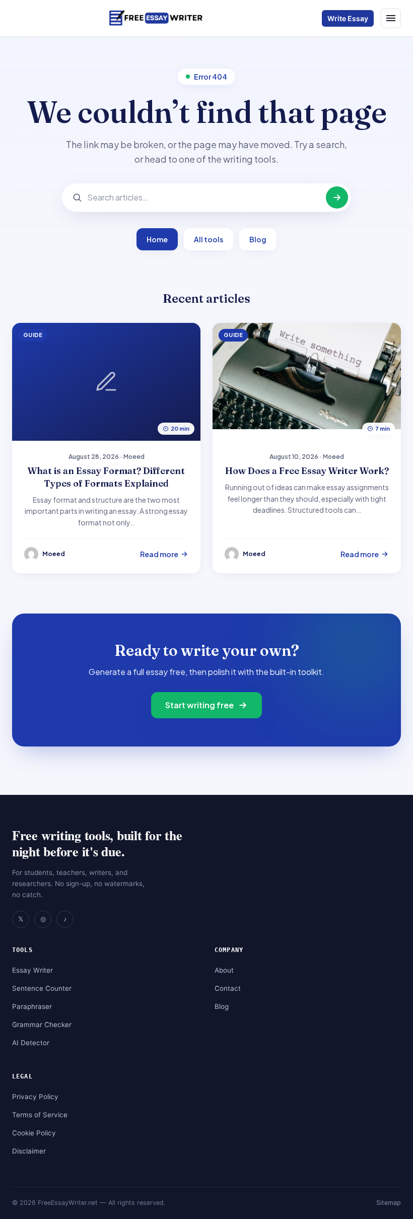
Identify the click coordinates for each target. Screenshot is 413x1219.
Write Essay (347, 18)
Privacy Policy (35, 1097)
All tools (208, 239)
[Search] (337, 197)
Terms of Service (39, 1115)
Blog (257, 239)
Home (157, 239)
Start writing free (199, 705)
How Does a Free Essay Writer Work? (307, 471)
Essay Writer (32, 970)
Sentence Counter (42, 988)
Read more (159, 554)
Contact (228, 988)
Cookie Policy (34, 1133)
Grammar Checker (42, 1025)
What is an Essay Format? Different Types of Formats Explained (106, 477)
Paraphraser (32, 1006)
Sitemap (388, 1202)
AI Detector (30, 1043)
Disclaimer (29, 1151)
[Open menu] (391, 18)
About (224, 970)
